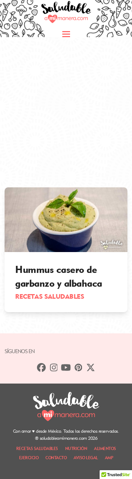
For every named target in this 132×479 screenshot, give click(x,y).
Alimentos (105, 448)
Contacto (56, 457)
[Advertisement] (66, 107)
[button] (66, 34)
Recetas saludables (49, 296)
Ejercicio (29, 457)
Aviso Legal (86, 457)
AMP (109, 457)
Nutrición (76, 448)
